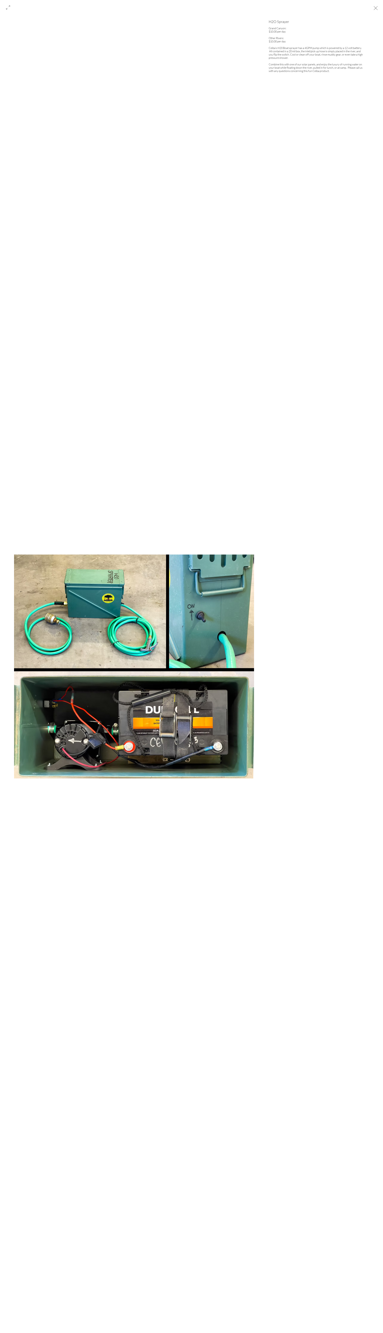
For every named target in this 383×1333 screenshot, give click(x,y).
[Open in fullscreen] (8, 7)
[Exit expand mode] (376, 7)
